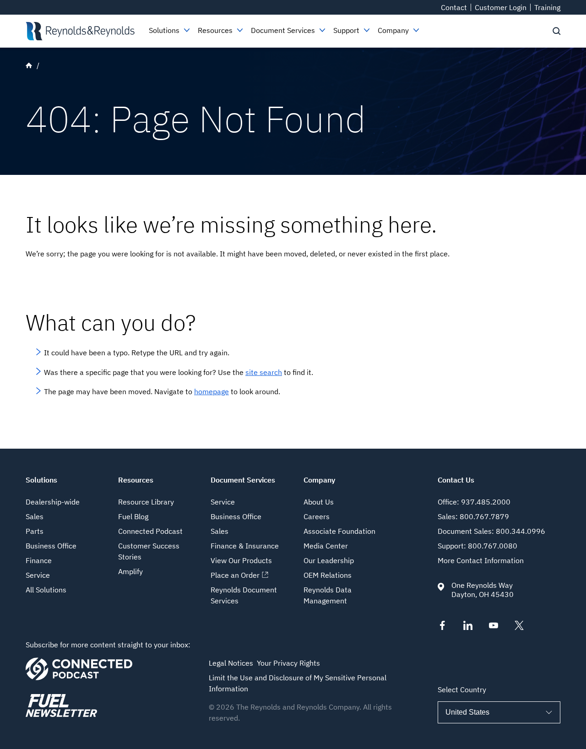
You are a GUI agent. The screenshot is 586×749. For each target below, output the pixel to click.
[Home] (80, 31)
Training (547, 7)
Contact (454, 7)
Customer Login (500, 7)
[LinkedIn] (467, 627)
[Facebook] (442, 627)
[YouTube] (493, 627)
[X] (519, 627)
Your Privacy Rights (288, 663)
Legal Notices (231, 663)
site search (263, 372)
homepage (211, 391)
